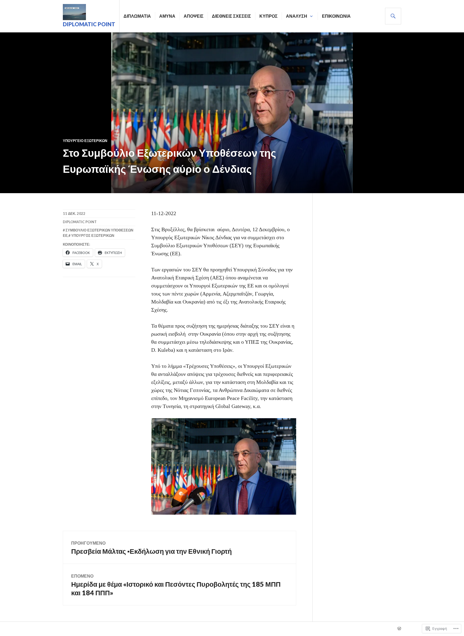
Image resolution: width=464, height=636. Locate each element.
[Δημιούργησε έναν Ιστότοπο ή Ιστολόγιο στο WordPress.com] (399, 629)
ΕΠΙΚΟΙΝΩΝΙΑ (336, 15)
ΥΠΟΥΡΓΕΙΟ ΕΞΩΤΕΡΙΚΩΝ (85, 141)
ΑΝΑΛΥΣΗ (296, 15)
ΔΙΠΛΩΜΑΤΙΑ (137, 15)
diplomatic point (80, 222)
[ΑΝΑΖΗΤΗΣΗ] (393, 16)
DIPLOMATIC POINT (89, 24)
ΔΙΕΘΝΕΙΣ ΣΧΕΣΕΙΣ (231, 15)
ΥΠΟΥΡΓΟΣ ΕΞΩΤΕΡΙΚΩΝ (92, 235)
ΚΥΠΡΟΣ (268, 15)
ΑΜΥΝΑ (167, 15)
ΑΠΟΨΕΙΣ (194, 15)
